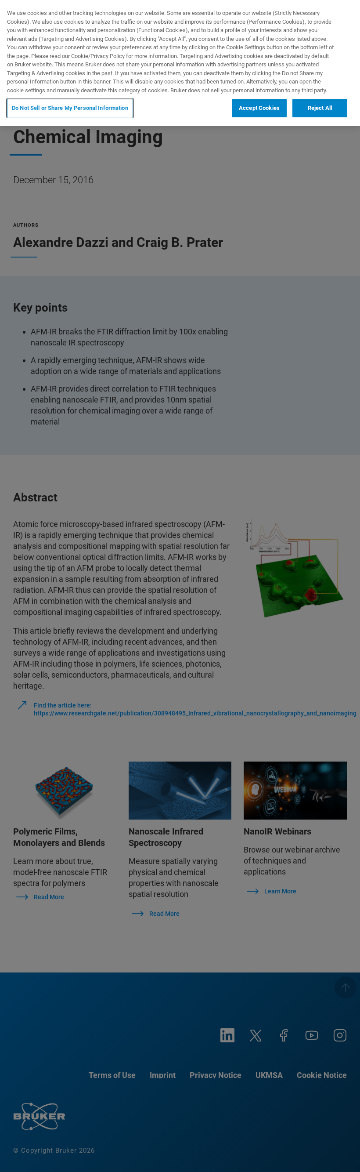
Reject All (320, 108)
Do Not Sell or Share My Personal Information (70, 108)
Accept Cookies (259, 108)
